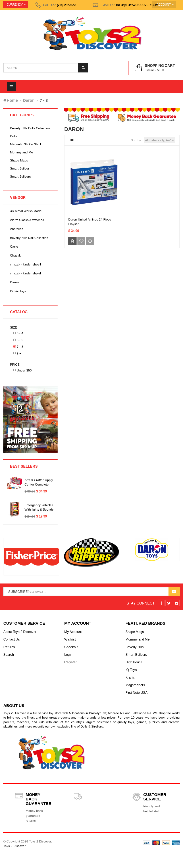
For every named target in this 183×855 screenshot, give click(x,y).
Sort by (136, 140)
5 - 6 (20, 340)
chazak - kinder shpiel (25, 273)
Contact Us (11, 639)
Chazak (15, 255)
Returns (9, 647)
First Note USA (136, 692)
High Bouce (133, 662)
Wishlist (70, 639)
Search (8, 654)
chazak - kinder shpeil (25, 264)
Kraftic (130, 677)
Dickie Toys (18, 291)
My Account (73, 632)
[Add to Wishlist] (81, 241)
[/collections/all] (31, 556)
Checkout (71, 647)
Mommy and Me (21, 152)
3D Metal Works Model (26, 211)
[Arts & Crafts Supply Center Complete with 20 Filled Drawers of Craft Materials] (14, 483)
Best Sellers (24, 466)
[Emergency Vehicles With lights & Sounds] (14, 509)
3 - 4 (20, 333)
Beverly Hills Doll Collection (29, 238)
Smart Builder (19, 168)
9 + (19, 353)
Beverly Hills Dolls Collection (30, 128)
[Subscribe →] (174, 591)
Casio (14, 246)
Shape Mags (19, 160)
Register (70, 662)
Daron (14, 282)
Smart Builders (20, 176)
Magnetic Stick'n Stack (26, 144)
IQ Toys (131, 670)
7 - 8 (20, 346)
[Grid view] (72, 140)
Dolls (13, 136)
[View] (90, 241)
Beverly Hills (134, 647)
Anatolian (16, 229)
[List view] (79, 140)
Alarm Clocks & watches (27, 220)
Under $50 (24, 370)
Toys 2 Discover (14, 846)
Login (68, 654)
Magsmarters (135, 685)
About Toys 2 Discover (19, 632)
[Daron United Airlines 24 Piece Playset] (94, 182)
